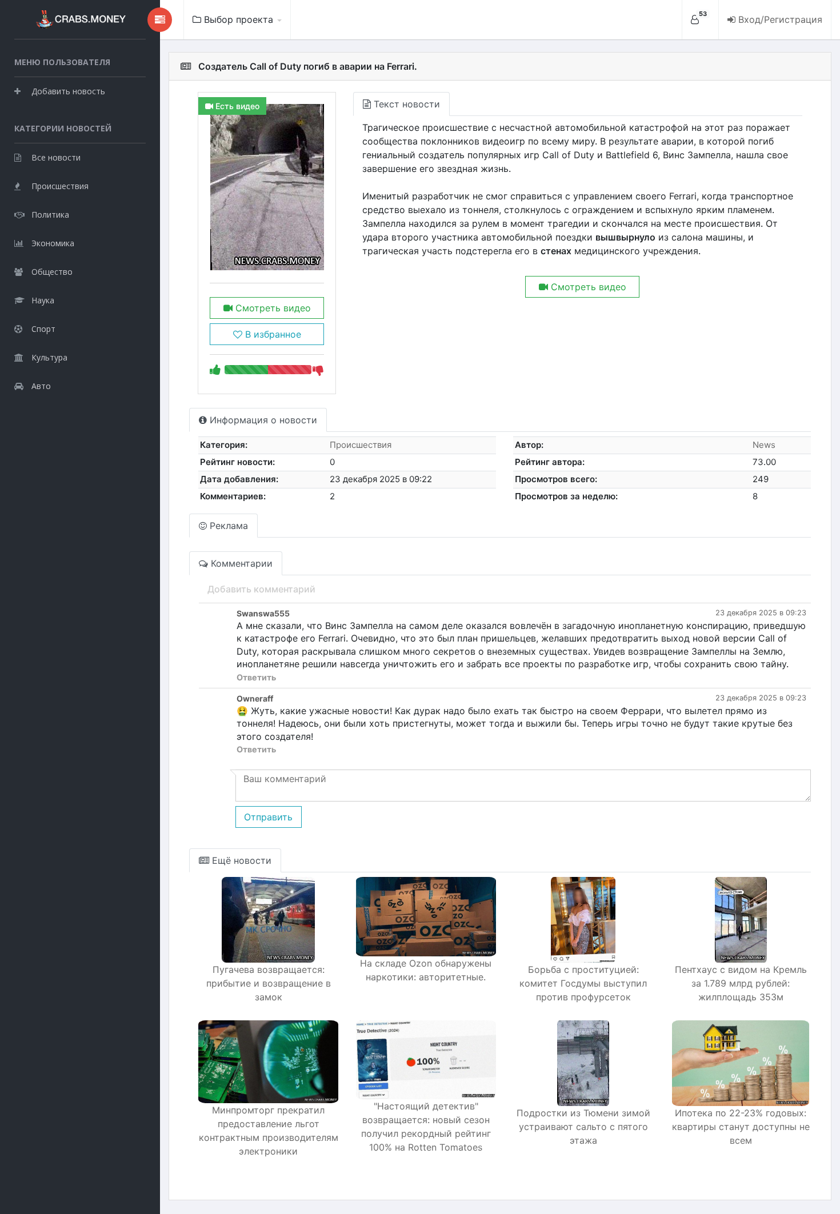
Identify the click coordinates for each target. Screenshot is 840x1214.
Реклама (227, 525)
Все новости (56, 157)
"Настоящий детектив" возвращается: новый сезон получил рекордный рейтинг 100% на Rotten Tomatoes (426, 1126)
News (764, 444)
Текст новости (405, 104)
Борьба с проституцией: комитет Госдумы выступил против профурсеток (583, 983)
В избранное (271, 334)
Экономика (52, 243)
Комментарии (240, 563)
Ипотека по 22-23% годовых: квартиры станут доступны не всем (741, 1126)
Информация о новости (262, 420)
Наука (42, 300)
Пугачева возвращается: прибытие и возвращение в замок (268, 983)
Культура (49, 357)
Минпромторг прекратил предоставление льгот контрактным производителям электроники (268, 1130)
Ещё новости (240, 860)
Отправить (268, 817)
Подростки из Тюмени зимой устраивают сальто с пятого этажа (583, 1126)
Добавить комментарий (261, 589)
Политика (50, 214)
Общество (52, 271)
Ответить (256, 677)
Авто (41, 385)
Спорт (43, 328)
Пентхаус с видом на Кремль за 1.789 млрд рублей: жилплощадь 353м (741, 983)
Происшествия (60, 186)
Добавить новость (68, 91)
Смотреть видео (272, 308)
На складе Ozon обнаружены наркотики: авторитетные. (425, 970)
